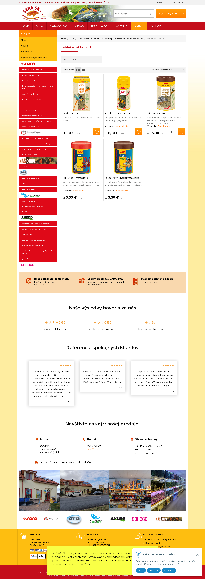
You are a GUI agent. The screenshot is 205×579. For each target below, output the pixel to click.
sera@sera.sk (94, 449)
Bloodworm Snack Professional (122, 178)
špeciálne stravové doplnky (33, 245)
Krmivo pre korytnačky (31, 99)
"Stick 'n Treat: (70, 59)
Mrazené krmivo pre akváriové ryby (36, 138)
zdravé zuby (27, 235)
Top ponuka (26, 51)
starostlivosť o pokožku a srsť (33, 240)
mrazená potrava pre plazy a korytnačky (39, 144)
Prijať (141, 570)
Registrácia (177, 2)
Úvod (63, 39)
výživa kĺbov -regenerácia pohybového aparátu (37, 252)
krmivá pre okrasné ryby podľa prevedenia (124, 39)
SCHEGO (38, 265)
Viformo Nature (156, 113)
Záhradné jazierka (29, 110)
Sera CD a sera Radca (30, 126)
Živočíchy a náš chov (38, 160)
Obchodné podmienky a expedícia (162, 539)
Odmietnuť (169, 570)
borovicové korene (29, 155)
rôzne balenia (121, 126)
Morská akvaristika (29, 81)
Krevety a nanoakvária (31, 75)
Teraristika (26, 105)
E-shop (139, 26)
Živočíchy (26, 166)
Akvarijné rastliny (29, 201)
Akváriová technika (30, 94)
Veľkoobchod (58, 26)
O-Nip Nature (70, 113)
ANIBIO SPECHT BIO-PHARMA (38, 218)
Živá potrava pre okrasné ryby (34, 149)
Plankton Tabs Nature (117, 113)
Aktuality (121, 26)
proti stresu (26, 259)
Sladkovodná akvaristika (89, 39)
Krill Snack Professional (76, 178)
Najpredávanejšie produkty (34, 57)
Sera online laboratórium (32, 116)
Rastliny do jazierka (30, 212)
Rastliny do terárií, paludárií (33, 206)
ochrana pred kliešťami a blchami (35, 224)
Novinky (25, 46)
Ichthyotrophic (38, 132)
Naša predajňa (100, 26)
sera (72, 39)
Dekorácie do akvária (30, 178)
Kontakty (155, 26)
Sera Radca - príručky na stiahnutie (36, 121)
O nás (39, 26)
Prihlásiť (159, 2)
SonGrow (38, 195)
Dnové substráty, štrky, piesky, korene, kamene (37, 87)
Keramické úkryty (29, 189)
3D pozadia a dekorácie (38, 172)
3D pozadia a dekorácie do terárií (35, 184)
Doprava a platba (153, 543)
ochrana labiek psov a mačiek (34, 229)
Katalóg (79, 26)
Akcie (23, 40)
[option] (51, 384)
